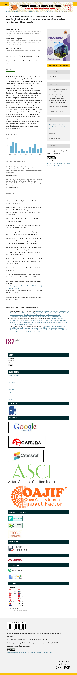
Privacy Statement (14, 393)
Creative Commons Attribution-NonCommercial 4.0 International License (58, 163)
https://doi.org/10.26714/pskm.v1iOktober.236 (24, 56)
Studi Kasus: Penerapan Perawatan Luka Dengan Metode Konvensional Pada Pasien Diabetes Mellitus (37, 319)
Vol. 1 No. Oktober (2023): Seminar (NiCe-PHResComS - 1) (37, 11)
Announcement (14, 386)
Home (8, 11)
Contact (11, 400)
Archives (14, 11)
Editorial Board (13, 379)
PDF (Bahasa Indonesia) (59, 65)
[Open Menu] (6, 4)
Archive (11, 389)
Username (11, 358)
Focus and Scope (14, 375)
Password (11, 360)
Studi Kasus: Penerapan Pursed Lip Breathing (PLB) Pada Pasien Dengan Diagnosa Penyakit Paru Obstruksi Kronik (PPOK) (37, 327)
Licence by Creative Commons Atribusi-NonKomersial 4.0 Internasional (29, 652)
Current (11, 396)
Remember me (14, 363)
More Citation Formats (57, 111)
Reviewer (12, 382)
